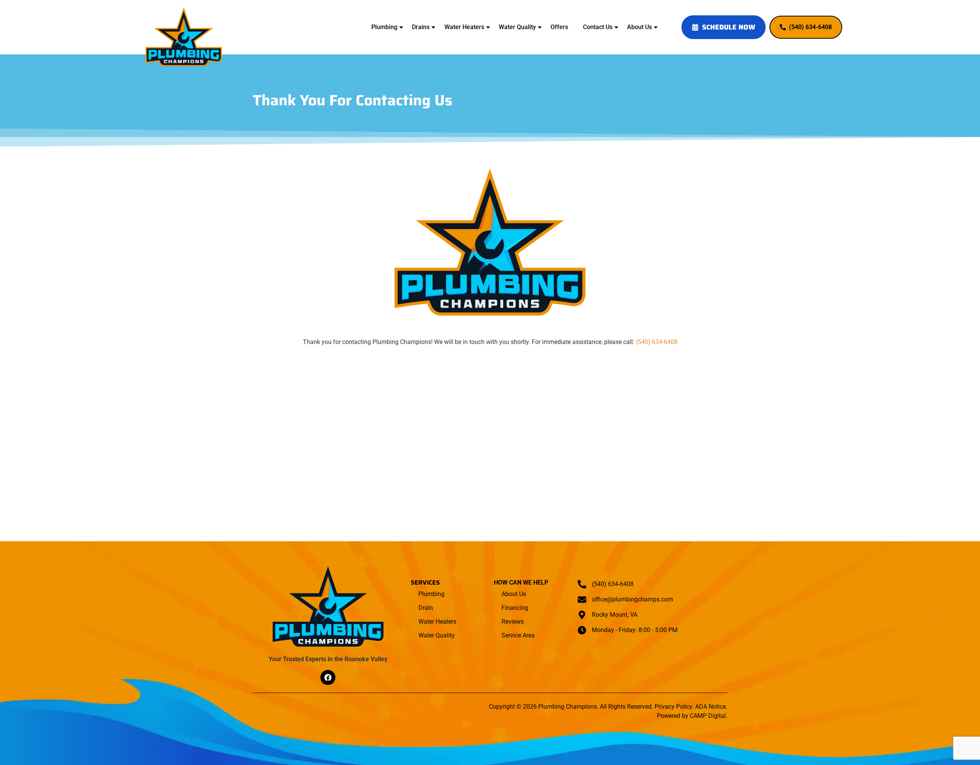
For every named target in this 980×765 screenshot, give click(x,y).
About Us (639, 27)
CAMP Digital (708, 715)
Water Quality (517, 27)
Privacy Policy (673, 706)
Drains (421, 27)
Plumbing (384, 27)
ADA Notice (710, 706)
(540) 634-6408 (657, 342)
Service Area (518, 635)
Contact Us (597, 27)
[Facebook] (327, 677)
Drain (425, 607)
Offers (559, 27)
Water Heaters (464, 27)
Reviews (512, 621)
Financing (514, 607)
